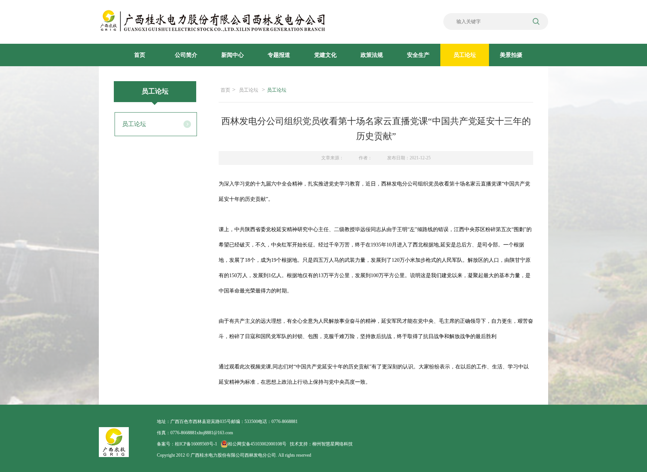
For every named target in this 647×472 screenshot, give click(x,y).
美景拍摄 (511, 55)
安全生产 (418, 55)
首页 (139, 55)
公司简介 (186, 55)
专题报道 (279, 55)
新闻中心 (232, 55)
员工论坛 (464, 55)
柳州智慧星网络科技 (332, 444)
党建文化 (325, 55)
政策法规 (372, 55)
